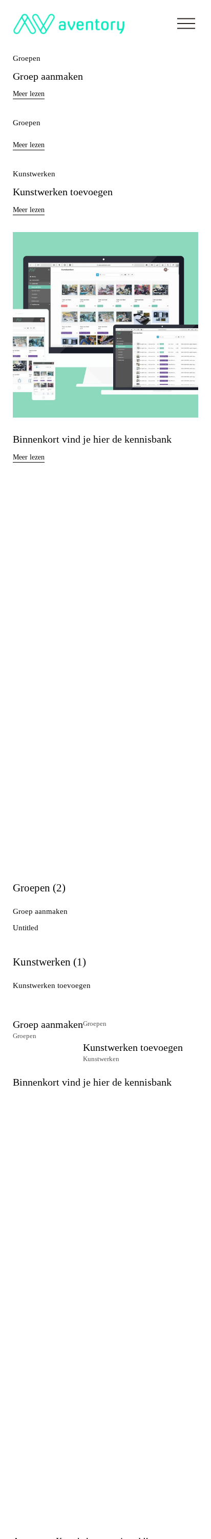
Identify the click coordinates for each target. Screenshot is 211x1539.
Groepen (26, 58)
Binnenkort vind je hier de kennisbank (92, 439)
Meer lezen (29, 94)
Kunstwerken (34, 174)
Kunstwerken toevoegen (63, 192)
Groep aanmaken (48, 76)
